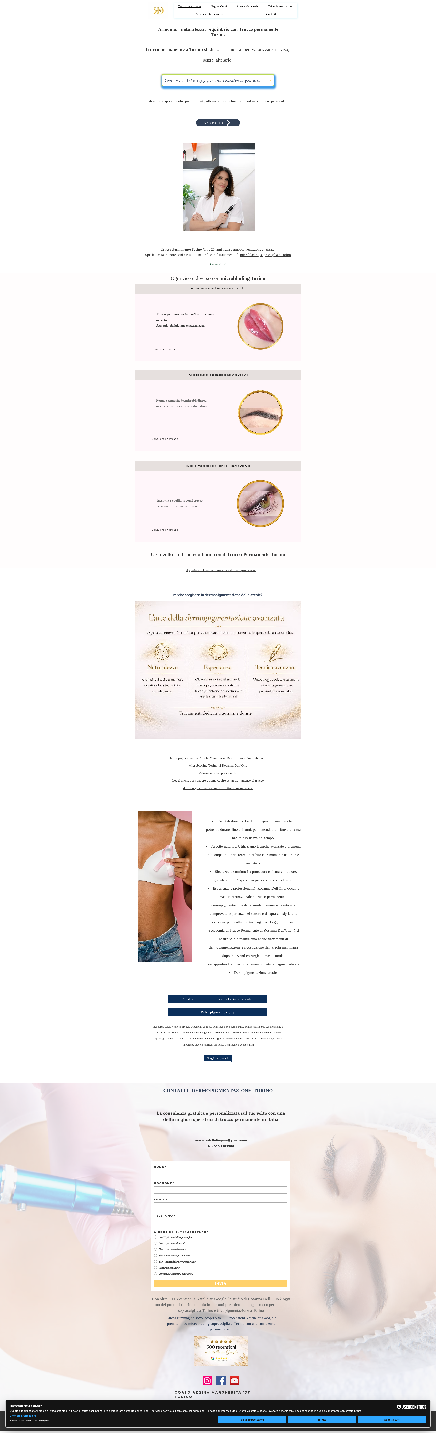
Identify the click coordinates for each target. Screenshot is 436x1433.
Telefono (165, 1215)
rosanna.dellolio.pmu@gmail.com (221, 1140)
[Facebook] (221, 1380)
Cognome (164, 1183)
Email (161, 1199)
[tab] (218, 289)
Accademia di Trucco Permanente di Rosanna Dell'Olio (250, 930)
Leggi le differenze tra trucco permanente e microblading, (244, 1038)
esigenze (261, 922)
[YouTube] (234, 1380)
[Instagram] (207, 1380)
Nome (160, 1166)
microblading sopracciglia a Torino (265, 255)
